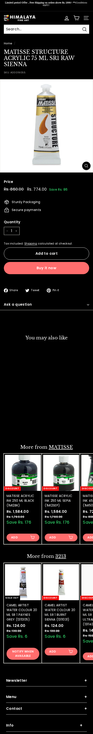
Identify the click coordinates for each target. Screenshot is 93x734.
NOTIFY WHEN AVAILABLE (23, 653)
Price (8, 181)
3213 (60, 556)
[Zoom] (86, 166)
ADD (14, 428)
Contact (46, 708)
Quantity (12, 222)
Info (44, 725)
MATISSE (61, 447)
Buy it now (46, 268)
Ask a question (18, 304)
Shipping (30, 243)
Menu (46, 697)
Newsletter (46, 680)
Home (8, 43)
